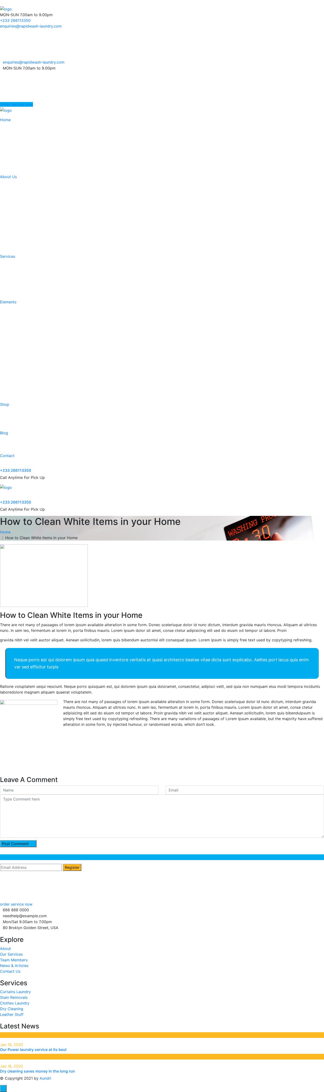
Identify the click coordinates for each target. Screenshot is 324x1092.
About (5, 948)
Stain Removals (14, 997)
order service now (16, 904)
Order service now (16, 104)
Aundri (45, 1078)
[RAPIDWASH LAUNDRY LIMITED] (6, 8)
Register (72, 867)
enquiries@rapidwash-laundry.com (31, 26)
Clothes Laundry (14, 1003)
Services (7, 256)
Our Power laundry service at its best (33, 1049)
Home (5, 119)
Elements (8, 302)
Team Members (14, 960)
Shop (4, 404)
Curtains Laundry (15, 991)
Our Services (11, 954)
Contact (7, 455)
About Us (8, 176)
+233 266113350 (15, 20)
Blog (4, 432)
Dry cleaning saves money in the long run (37, 1071)
